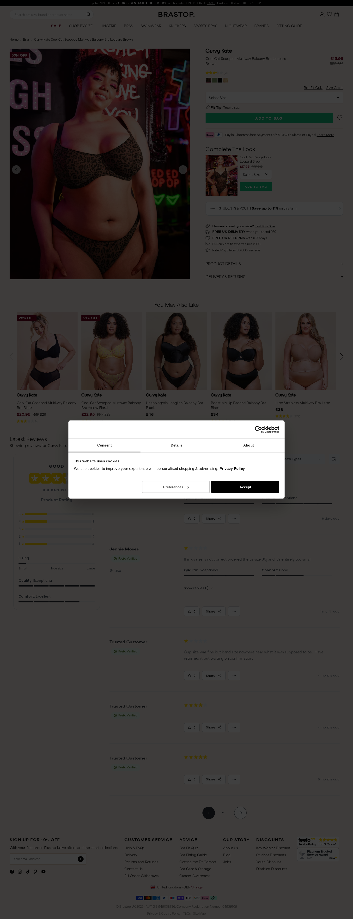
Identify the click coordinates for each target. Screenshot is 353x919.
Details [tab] (177, 445)
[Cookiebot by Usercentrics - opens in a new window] (258, 429)
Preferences (173, 487)
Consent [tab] (104, 445)
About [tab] (248, 445)
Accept (245, 487)
